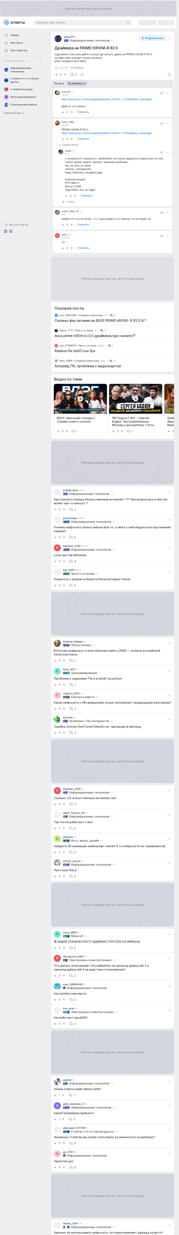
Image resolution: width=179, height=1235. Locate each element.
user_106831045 (67, 315)
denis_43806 (65, 360)
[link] (80, 410)
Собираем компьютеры (91, 315)
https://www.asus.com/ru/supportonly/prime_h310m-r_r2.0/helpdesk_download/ (107, 99)
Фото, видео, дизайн (85, 840)
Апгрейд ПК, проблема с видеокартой (88, 366)
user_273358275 (67, 345)
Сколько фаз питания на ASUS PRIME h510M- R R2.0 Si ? (100, 321)
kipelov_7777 (66, 330)
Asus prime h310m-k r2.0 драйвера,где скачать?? (95, 336)
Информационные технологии (90, 40)
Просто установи (84, 330)
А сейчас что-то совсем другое (92, 1131)
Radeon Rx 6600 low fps (75, 351)
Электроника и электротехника (90, 960)
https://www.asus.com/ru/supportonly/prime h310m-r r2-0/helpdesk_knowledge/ (107, 133)
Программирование (84, 673)
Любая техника (81, 645)
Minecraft (77, 936)
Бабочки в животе (83, 697)
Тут (64, 242)
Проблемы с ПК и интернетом (89, 721)
